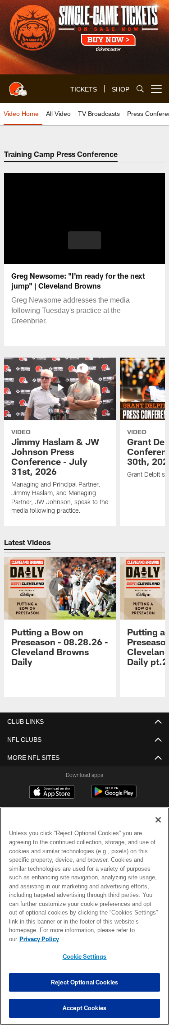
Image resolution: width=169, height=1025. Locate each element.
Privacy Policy (108, 938)
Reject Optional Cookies (84, 982)
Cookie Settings (85, 956)
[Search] (140, 89)
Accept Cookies (84, 1007)
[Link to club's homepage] (18, 85)
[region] (84, 920)
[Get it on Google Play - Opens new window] (113, 796)
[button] (84, 240)
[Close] (158, 829)
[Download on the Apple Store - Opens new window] (52, 792)
